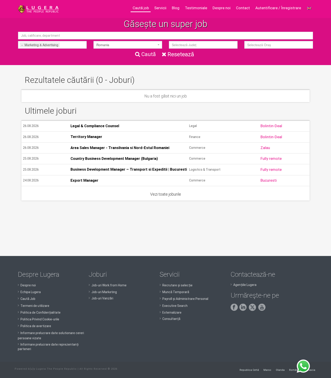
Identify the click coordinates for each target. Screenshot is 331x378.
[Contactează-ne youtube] (262, 310)
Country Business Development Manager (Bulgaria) (114, 158)
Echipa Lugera (30, 292)
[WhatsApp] (303, 366)
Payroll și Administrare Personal (185, 299)
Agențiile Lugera (244, 285)
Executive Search (175, 306)
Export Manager (84, 180)
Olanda (280, 370)
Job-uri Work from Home (109, 285)
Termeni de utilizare (34, 306)
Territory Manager (86, 137)
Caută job (141, 8)
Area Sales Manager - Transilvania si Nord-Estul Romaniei (119, 147)
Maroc (267, 370)
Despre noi (222, 8)
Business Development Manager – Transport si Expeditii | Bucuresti (128, 169)
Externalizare (171, 312)
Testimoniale (196, 8)
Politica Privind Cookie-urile (39, 319)
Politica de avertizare (35, 326)
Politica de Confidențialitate (40, 312)
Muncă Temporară (175, 292)
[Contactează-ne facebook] (235, 310)
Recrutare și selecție (177, 285)
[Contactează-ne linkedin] (243, 310)
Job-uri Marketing (104, 292)
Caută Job (27, 299)
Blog (175, 8)
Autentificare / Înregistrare (278, 8)
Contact (243, 8)
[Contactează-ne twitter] (253, 310)
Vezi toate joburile (165, 194)
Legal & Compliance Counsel (94, 126)
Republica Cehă (249, 370)
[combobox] (52, 45)
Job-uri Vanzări (102, 298)
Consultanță (171, 319)
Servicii (160, 8)
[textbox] (68, 44)
